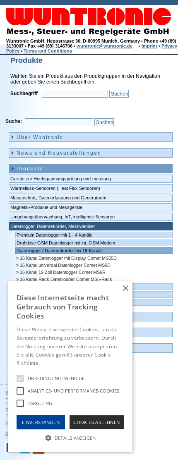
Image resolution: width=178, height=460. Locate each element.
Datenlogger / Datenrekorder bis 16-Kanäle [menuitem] (60, 250)
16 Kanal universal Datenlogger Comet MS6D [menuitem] (65, 265)
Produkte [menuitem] (30, 169)
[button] (70, 437)
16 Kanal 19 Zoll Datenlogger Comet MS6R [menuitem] (63, 272)
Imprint (149, 45)
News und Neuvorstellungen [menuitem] (59, 153)
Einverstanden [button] (41, 422)
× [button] (125, 288)
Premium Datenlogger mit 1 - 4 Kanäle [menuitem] (54, 234)
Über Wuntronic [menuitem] (40, 137)
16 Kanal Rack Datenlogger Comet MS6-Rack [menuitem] (66, 279)
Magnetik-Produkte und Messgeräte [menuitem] (46, 207)
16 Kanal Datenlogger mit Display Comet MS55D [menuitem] (68, 258)
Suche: (13, 121)
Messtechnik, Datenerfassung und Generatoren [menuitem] (58, 197)
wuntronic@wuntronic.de (104, 45)
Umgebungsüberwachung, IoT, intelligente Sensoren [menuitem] (62, 216)
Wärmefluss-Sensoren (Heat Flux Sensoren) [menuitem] (55, 188)
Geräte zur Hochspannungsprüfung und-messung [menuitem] (60, 178)
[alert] (70, 366)
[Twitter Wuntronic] (25, 452)
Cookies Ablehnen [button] (96, 422)
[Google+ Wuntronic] (38, 452)
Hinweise (51, 363)
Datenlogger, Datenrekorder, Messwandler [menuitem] (52, 226)
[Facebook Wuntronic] (11, 452)
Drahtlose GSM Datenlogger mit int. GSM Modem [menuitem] (66, 242)
